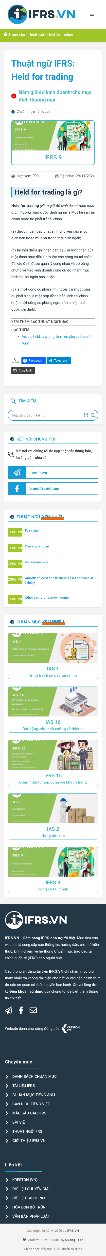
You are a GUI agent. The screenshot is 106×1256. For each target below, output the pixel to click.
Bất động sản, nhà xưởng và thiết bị (53, 729)
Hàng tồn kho (53, 836)
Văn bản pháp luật (31, 1216)
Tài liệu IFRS (23, 1086)
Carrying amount (37, 546)
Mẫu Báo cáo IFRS (29, 1113)
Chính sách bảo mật (38, 1249)
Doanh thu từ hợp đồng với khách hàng (53, 782)
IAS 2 (53, 829)
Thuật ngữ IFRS (27, 1131)
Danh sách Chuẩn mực (34, 1076)
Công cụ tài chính (53, 889)
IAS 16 (53, 722)
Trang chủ (17, 34)
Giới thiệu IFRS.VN (29, 1140)
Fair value (32, 530)
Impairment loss (37, 562)
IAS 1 (53, 669)
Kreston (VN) (25, 1180)
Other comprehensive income (47, 597)
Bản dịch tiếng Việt (31, 1104)
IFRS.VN (73, 1230)
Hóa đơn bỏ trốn (29, 1207)
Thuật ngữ (36, 34)
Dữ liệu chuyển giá (30, 1189)
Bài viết (19, 1122)
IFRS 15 (53, 776)
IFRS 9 (53, 157)
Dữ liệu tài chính (28, 1198)
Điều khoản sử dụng (68, 1249)
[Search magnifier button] (92, 415)
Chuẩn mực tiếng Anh (33, 1095)
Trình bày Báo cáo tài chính (53, 675)
